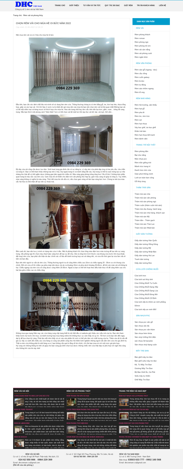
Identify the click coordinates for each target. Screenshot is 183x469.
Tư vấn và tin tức (91, 5)
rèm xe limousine (22, 423)
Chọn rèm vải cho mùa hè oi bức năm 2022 (85, 437)
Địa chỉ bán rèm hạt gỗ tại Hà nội (133, 409)
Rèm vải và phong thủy (33, 15)
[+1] (22, 31)
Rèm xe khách (20, 437)
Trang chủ (60, 5)
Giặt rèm (128, 5)
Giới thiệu (74, 5)
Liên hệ (162, 5)
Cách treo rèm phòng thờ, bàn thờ (83, 409)
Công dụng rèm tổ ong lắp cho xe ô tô (31, 396)
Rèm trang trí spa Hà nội (78, 396)
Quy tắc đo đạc (112, 5)
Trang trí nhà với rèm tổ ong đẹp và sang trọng (141, 437)
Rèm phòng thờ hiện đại (77, 423)
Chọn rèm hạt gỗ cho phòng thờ (133, 423)
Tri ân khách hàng (146, 5)
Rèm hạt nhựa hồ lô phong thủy (133, 396)
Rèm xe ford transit (23, 409)
